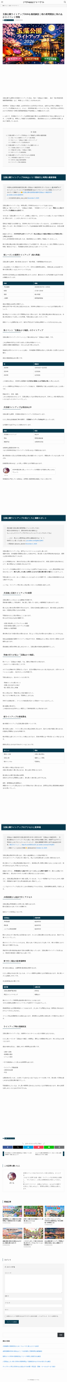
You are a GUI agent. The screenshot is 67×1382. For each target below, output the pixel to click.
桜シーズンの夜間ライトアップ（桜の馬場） (23, 137)
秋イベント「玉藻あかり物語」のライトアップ (24, 140)
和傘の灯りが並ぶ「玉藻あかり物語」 (21, 150)
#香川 (11, 844)
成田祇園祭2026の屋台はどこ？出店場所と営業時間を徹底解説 (22, 1351)
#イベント (16, 844)
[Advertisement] (33, 82)
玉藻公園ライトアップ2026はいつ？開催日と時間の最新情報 (27, 135)
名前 (7, 1296)
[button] (8, 1147)
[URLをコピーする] (59, 1147)
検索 (60, 1335)
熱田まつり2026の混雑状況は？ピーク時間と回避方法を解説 (22, 1356)
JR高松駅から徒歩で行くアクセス (20, 157)
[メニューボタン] (2, 2)
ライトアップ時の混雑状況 (18, 162)
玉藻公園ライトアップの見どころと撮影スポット (23, 145)
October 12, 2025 (41, 848)
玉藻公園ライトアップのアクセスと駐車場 (21, 155)
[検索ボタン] (65, 2)
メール (7, 1302)
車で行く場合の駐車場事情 (18, 160)
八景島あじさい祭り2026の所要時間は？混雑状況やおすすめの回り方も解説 (27, 1361)
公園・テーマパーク (9, 20)
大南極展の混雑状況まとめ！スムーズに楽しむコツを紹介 (21, 1346)
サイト (6, 1309)
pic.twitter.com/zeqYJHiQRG (45, 844)
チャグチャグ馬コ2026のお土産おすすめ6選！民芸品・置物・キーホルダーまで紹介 (29, 1366)
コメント (8, 1273)
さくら (12, 1183)
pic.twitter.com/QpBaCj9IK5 (34, 540)
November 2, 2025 (31, 544)
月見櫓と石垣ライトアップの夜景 (20, 147)
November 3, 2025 (33, 198)
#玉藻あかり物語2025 (45, 192)
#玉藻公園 (26, 192)
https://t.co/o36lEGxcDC (29, 844)
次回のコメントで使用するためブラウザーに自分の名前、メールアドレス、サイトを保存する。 (33, 1316)
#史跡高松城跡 (33, 192)
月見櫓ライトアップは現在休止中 (20, 142)
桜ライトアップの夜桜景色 (18, 152)
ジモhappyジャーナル (33, 2)
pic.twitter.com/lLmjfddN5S (15, 195)
